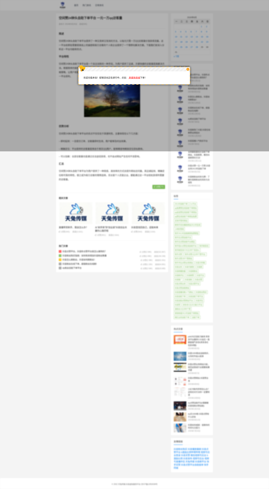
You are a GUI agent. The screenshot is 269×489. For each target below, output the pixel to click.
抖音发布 (187, 458)
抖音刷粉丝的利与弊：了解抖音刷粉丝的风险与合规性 (199, 180)
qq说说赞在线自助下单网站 (186, 212)
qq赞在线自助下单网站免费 (186, 216)
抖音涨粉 (188, 279)
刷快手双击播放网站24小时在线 (187, 225)
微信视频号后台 (198, 455)
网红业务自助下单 (182, 317)
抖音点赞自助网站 (182, 288)
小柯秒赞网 (179, 229)
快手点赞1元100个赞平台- (195, 254)
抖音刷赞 (190, 275)
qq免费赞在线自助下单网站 (186, 208)
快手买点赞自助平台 (183, 237)
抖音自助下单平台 (195, 296)
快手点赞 (178, 254)
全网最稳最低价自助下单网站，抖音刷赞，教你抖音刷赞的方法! (199, 155)
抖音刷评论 (179, 275)
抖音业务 (178, 267)
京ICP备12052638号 (149, 484)
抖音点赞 (198, 279)
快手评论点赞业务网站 (184, 263)
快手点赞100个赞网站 (183, 258)
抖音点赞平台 (193, 284)
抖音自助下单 (180, 296)
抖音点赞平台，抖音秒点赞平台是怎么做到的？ (84, 251)
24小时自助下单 (181, 204)
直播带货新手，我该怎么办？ (73, 227)
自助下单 (195, 317)
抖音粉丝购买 (201, 292)
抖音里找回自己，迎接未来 (144, 227)
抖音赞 (177, 305)
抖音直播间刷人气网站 (184, 292)
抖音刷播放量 (180, 271)
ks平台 (193, 204)
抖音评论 (199, 301)
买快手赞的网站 (181, 221)
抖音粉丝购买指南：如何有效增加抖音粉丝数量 (84, 255)
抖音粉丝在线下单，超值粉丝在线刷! (79, 264)
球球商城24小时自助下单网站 (187, 313)
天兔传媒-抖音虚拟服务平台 (129, 484)
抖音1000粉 (200, 263)
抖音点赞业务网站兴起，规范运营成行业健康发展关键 (199, 367)
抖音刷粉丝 (193, 271)
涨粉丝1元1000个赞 (183, 309)
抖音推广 (178, 279)
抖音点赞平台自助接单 (192, 465)
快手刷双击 (203, 246)
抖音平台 (200, 275)
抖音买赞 (185, 455)
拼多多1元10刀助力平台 (192, 305)
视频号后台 (198, 458)
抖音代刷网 (189, 267)
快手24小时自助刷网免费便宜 (187, 233)
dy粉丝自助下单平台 (72, 268)
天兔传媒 (189, 461)
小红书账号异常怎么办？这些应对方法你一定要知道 (199, 392)
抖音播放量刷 (194, 449)
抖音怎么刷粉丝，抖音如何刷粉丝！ (79, 259)
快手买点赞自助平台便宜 (185, 242)
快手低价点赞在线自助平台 (186, 246)
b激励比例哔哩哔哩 (190, 452)
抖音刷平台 (200, 461)
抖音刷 (199, 267)
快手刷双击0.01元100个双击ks (187, 250)
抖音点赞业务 (180, 284)
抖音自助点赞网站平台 (184, 301)
